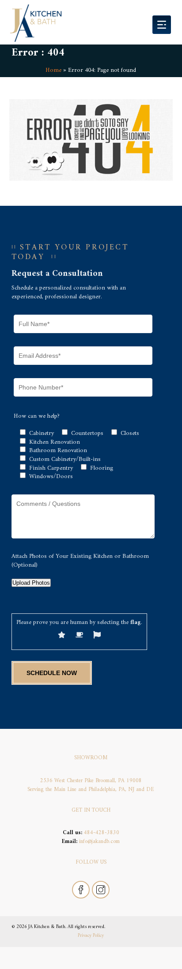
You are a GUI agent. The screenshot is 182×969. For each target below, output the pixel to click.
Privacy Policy (91, 935)
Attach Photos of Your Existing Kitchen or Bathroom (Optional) (80, 561)
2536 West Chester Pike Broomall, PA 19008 (91, 781)
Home (53, 70)
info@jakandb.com (99, 841)
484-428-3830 (101, 833)
